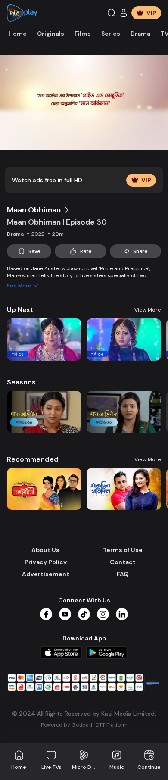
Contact (123, 562)
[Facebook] (46, 614)
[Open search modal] (111, 13)
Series (110, 33)
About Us (45, 550)
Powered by (84, 724)
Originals (50, 33)
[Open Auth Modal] (123, 13)
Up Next (20, 309)
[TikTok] (84, 614)
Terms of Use (123, 550)
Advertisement (45, 574)
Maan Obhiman (34, 210)
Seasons (21, 382)
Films (83, 33)
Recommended (33, 459)
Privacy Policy (46, 562)
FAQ (122, 574)
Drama (140, 33)
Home (18, 33)
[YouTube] (65, 614)
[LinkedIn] (122, 614)
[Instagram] (103, 614)
